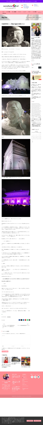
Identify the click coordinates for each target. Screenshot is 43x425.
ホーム (3, 11)
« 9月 (32, 141)
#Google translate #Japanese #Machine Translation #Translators (36, 108)
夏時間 (37, 123)
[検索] (39, 68)
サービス (19, 11)
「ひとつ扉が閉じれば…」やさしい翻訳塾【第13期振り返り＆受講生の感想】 (36, 97)
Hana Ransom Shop (25, 381)
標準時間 (40, 123)
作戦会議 (34, 123)
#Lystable (38, 111)
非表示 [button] (36, 1)
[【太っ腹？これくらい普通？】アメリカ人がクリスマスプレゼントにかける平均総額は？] (6, 359)
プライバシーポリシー (25, 386)
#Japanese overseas (37, 110)
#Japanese (40, 108)
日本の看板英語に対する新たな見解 (16, 363)
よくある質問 (35, 116)
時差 (38, 123)
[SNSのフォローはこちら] (32, 377)
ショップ (24, 11)
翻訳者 (38, 126)
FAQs (33, 116)
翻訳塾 (34, 126)
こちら (29, 1)
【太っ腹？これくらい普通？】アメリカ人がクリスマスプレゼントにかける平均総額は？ (6, 366)
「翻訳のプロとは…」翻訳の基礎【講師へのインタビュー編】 (16, 382)
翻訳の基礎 (35, 124)
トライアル (36, 120)
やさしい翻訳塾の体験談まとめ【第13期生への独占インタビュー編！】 (36, 94)
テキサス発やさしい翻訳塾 (36, 119)
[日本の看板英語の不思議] (25, 361)
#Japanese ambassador (37, 109)
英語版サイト (25, 377)
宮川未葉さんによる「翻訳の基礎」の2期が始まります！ (16, 377)
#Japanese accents (33, 109)
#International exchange (36, 108)
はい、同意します (30, 420)
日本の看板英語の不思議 (25, 366)
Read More (32, 60)
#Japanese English (33, 110)
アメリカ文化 (38, 116)
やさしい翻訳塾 (14, 11)
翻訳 (33, 124)
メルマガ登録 (34, 11)
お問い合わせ (4, 13)
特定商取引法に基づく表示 (25, 389)
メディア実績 (8, 11)
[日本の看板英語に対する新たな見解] (16, 359)
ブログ (29, 11)
